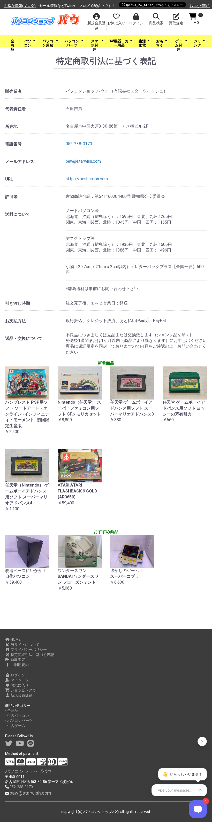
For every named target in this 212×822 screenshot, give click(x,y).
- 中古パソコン (17, 716)
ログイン (17, 675)
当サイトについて (25, 645)
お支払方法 (15, 320)
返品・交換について (23, 338)
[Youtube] (20, 744)
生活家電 (142, 43)
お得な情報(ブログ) (194, 6)
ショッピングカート (26, 690)
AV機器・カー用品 (119, 43)
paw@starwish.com (83, 161)
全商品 (12, 43)
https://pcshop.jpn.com (87, 178)
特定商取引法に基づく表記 (32, 655)
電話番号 (13, 144)
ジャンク (197, 43)
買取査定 (17, 659)
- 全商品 (11, 710)
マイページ (19, 680)
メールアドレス (19, 161)
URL (9, 179)
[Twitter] (8, 744)
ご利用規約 (19, 665)
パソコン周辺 (47, 43)
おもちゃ (159, 43)
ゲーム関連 (178, 43)
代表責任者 (15, 108)
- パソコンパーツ (19, 720)
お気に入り (19, 685)
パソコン (27, 43)
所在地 (11, 126)
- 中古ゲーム (15, 726)
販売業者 (13, 91)
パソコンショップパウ (28, 771)
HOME (15, 639)
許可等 (11, 196)
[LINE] (30, 744)
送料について (17, 214)
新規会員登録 (21, 695)
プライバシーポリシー (28, 649)
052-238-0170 (79, 143)
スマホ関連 (94, 43)
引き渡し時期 (17, 303)
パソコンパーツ (72, 43)
